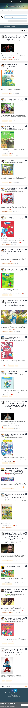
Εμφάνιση (21, 692)
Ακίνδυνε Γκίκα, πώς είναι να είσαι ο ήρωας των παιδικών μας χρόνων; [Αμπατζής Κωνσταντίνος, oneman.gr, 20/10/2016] (16, 536)
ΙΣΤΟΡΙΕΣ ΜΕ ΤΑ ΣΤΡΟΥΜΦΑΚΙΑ (15, 269)
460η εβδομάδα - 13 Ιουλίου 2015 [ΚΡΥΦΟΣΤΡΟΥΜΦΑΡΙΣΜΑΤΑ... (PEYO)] (15, 496)
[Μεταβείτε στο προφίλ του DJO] (2, 649)
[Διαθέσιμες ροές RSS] (26, 686)
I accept (25, 704)
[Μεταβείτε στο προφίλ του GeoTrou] (2, 494)
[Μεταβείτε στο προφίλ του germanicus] (2, 469)
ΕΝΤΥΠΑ (21, 253)
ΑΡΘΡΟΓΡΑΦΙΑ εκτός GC (10, 42)
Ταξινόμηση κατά (22, 30)
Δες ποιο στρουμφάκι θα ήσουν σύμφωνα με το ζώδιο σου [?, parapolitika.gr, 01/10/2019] (15, 470)
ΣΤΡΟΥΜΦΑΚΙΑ (10, 161)
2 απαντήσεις (17, 610)
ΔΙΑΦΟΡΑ (24, 567)
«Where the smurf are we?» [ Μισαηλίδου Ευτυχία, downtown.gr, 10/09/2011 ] (14, 650)
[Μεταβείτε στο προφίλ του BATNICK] (2, 567)
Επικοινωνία (16, 694)
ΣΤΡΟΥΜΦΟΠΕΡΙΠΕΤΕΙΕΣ (13, 217)
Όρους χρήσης (10, 706)
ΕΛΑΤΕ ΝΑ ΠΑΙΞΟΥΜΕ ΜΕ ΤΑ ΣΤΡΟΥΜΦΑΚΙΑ (14, 435)
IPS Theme (6, 692)
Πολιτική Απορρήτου (9, 694)
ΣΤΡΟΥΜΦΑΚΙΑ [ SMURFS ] (14, 566)
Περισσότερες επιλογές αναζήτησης (18, 20)
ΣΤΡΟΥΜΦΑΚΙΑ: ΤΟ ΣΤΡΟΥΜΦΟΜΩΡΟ (11, 372)
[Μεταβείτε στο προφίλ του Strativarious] (2, 590)
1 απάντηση (14, 242)
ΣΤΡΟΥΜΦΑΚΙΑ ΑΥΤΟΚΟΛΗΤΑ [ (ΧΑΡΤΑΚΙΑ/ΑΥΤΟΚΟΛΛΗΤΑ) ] (15, 619)
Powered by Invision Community (14, 696)
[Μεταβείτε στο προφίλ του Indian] (2, 337)
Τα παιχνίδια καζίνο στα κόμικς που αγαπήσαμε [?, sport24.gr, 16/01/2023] (15, 37)
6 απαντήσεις (17, 293)
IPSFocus (11, 692)
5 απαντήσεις (16, 486)
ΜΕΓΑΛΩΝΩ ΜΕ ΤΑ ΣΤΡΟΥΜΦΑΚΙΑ (11, 65)
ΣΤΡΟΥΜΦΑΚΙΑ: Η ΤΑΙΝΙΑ (13, 99)
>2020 (21, 68)
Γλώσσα (15, 692)
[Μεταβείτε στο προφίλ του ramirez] (2, 36)
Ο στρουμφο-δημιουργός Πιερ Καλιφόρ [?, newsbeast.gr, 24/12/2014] (15, 591)
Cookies (21, 694)
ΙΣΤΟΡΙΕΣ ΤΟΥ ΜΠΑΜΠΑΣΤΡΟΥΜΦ (11, 127)
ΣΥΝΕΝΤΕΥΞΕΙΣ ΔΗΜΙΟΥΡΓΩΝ (11, 542)
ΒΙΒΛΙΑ (21, 100)
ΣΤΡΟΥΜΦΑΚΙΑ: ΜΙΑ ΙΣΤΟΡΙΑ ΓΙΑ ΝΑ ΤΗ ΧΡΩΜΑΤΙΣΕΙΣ (14, 250)
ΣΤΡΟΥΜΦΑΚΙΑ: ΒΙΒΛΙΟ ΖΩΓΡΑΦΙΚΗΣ (12, 338)
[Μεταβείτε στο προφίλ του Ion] (2, 65)
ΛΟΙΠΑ (21, 621)
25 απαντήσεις (17, 364)
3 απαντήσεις (16, 425)
